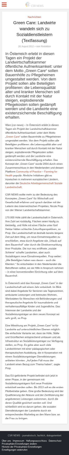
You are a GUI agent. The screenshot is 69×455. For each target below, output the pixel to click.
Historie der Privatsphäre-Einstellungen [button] (22, 446)
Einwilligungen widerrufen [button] (14, 449)
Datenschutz (55, 440)
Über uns (6, 440)
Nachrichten (34, 17)
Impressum (18, 440)
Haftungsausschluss (36, 440)
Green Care (12, 136)
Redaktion (46, 46)
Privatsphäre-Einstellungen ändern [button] (19, 443)
